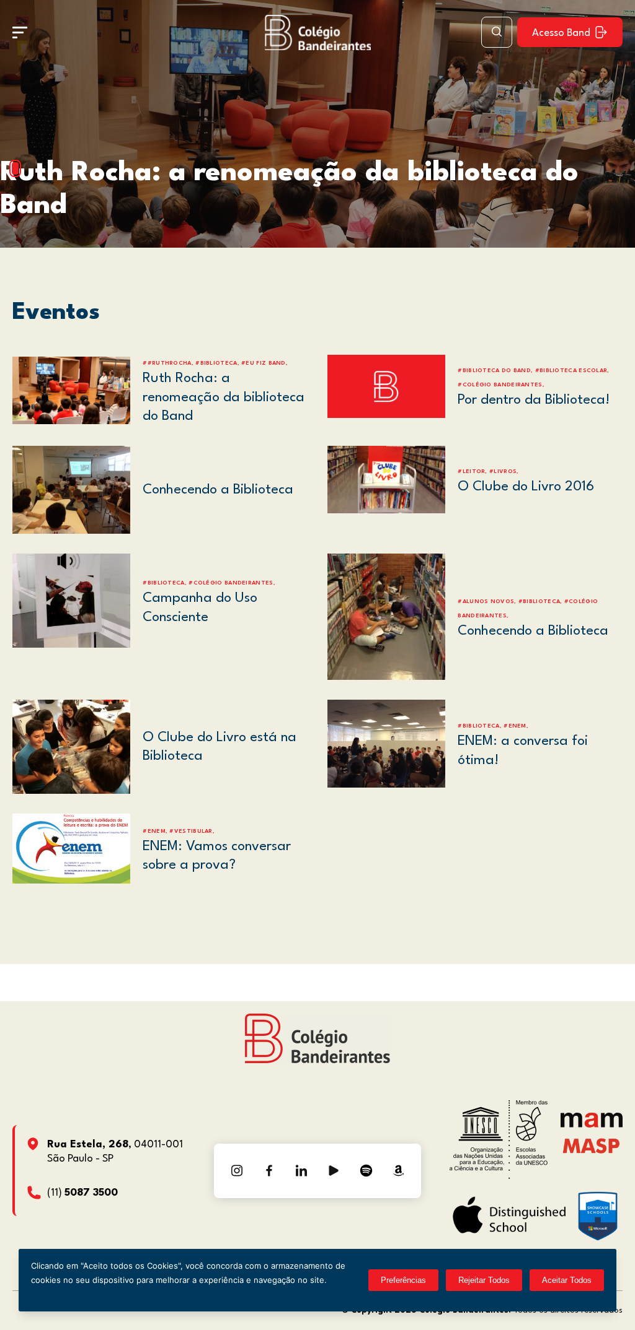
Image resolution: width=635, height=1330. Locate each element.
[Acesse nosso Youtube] (333, 1170)
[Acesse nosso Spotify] (365, 1170)
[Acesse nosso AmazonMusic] (398, 1170)
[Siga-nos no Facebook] (269, 1170)
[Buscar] (497, 32)
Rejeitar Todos (484, 1280)
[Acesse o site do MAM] (592, 1124)
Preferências (403, 1280)
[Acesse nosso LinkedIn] (301, 1170)
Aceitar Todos (567, 1280)
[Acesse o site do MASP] (591, 1146)
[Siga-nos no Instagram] (236, 1170)
